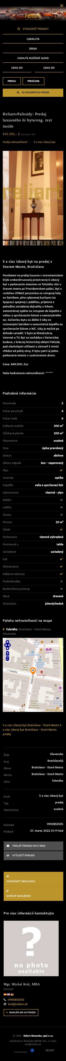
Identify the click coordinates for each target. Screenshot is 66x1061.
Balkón (7, 499)
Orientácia (9, 603)
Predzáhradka (11, 581)
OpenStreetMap (54, 710)
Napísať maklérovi (18, 896)
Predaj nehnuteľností (15, 142)
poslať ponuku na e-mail (29, 846)
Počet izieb (10, 418)
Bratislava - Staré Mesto (43, 725)
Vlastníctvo (10, 440)
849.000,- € (19, 134)
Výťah (6, 529)
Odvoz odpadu (12, 462)
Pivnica (7, 522)
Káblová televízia (14, 574)
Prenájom (33, 81)
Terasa (7, 514)
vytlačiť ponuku (23, 855)
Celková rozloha (13, 425)
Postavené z (11, 544)
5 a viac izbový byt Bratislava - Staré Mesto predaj (32, 730)
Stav (6, 448)
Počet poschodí (13, 411)
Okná (6, 596)
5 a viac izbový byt (44, 142)
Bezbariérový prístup (16, 588)
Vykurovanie (11, 492)
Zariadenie (9, 551)
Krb (5, 559)
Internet (8, 477)
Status (7, 455)
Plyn (5, 470)
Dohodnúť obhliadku (20, 881)
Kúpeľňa (8, 485)
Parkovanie (10, 536)
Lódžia (7, 507)
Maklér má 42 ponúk (22, 1012)
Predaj (12, 81)
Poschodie (9, 403)
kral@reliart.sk (17, 1004)
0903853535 (16, 999)
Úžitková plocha (13, 433)
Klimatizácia (11, 566)
